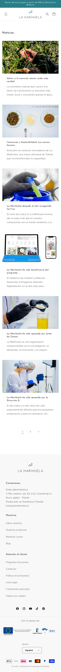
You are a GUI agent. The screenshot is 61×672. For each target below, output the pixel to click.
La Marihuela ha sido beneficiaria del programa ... (28, 271)
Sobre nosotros (14, 523)
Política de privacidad (17, 575)
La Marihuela (24, 666)
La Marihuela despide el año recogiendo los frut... (29, 207)
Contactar (11, 569)
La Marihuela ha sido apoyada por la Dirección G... (27, 399)
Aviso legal (11, 582)
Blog (8, 543)
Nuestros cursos (14, 537)
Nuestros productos (16, 530)
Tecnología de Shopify (39, 666)
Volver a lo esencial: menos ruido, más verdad (27, 80)
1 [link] (22, 431)
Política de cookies (16, 596)
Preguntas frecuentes (17, 562)
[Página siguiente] (38, 431)
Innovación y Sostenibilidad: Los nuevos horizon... (28, 143)
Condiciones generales (18, 589)
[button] (6, 14)
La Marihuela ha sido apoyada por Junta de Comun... (29, 335)
